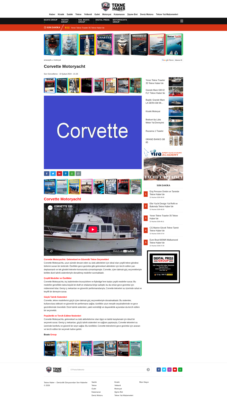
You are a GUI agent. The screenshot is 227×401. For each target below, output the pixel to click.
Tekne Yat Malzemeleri (167, 14)
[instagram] (169, 369)
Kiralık (61, 14)
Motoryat (106, 14)
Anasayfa (47, 60)
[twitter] (53, 173)
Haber (52, 14)
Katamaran (119, 14)
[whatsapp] (180, 369)
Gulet (97, 14)
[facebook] (47, 173)
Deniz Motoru (146, 14)
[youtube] (175, 369)
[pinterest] (66, 173)
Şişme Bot (132, 14)
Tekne (78, 14)
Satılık (70, 14)
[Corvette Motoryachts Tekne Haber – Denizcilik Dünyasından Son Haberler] (113, 6)
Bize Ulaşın (144, 382)
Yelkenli (88, 14)
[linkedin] (59, 173)
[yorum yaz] (78, 173)
